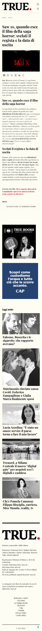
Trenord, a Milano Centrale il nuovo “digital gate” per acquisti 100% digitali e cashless (19, 468)
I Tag (21, 608)
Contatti (21, 610)
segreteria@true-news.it (26, 574)
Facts (10, 17)
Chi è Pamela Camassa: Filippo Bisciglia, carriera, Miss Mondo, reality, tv (20, 504)
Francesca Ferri (17, 550)
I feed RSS (21, 605)
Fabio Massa (23, 545)
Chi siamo (21, 600)
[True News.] (16, 6)
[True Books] (19, 257)
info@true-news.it (9, 589)
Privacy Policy (20, 613)
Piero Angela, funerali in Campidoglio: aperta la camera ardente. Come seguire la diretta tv (19, 191)
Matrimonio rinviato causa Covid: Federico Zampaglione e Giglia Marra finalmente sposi (20, 394)
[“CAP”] (20, 280)
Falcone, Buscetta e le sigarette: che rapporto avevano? (18, 340)
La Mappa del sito (21, 603)
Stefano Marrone (29, 550)
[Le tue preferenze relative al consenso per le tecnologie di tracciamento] (38, 627)
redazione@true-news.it (18, 564)
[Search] (38, 9)
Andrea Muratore (9, 552)
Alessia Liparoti (13, 555)
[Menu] (38, 4)
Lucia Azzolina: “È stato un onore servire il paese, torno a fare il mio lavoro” (20, 430)
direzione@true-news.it (11, 567)
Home (4, 17)
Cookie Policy (21, 615)
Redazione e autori (21, 598)
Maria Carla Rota (23, 552)
